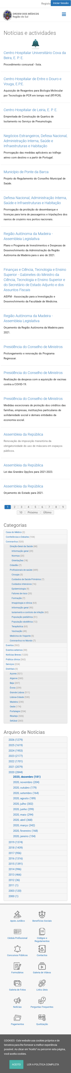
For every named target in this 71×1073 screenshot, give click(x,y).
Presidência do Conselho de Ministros (33, 347)
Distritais (12, 669)
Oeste (15, 706)
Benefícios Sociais (42, 920)
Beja (15, 683)
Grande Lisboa (20, 692)
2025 (16, 745)
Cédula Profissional (17, 938)
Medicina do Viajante (22, 636)
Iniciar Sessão (61, 3)
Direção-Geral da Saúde (23, 546)
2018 (16, 847)
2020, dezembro (27, 776)
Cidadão (15, 565)
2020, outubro (25, 787)
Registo (46, 3)
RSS (65, 532)
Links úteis (42, 989)
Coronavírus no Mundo (23, 640)
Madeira (17, 702)
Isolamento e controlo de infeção (30, 612)
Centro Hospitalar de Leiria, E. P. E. (30, 110)
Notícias (17, 1007)
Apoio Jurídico (17, 920)
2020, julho (23, 803)
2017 (15, 853)
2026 (16, 739)
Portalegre (18, 711)
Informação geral (22, 551)
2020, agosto (24, 798)
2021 (16, 766)
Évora (15, 688)
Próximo (33, 512)
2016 (16, 858)
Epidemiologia (20, 589)
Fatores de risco (22, 593)
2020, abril (22, 820)
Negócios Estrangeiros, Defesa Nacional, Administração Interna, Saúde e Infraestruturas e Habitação (35, 141)
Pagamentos (17, 1024)
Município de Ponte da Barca (26, 172)
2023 (16, 756)
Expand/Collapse (61, 542)
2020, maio (23, 814)
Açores (16, 673)
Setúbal (16, 721)
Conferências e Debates (20, 537)
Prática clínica (16, 659)
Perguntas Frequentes (42, 1007)
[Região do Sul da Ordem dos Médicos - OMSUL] (21, 15)
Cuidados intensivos (24, 584)
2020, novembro (26, 782)
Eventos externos (16, 650)
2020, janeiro (24, 836)
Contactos (42, 955)
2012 (14, 880)
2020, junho (23, 809)
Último (47, 512)
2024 (16, 750)
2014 (15, 869)
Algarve (16, 678)
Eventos (12, 645)
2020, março (24, 825)
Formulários (17, 972)
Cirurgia (17, 574)
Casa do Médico (15, 532)
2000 (13, 896)
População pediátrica (24, 617)
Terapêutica (20, 626)
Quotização (42, 1024)
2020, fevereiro (25, 830)
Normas (18, 556)
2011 (13, 885)
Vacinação (19, 631)
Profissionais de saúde (24, 570)
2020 (16, 772)
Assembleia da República (23, 434)
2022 (16, 761)
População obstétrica (24, 622)
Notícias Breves (17, 655)
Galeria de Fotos (17, 989)
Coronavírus (15, 541)
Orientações (20, 560)
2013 (15, 874)
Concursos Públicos (17, 955)
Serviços (13, 664)
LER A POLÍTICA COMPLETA (43, 1064)
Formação (18, 598)
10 (20, 512)
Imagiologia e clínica (24, 603)
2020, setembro (26, 793)
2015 (16, 863)
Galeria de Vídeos (42, 972)
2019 (16, 842)
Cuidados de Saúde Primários (28, 579)
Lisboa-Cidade (20, 697)
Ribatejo (17, 716)
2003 (15, 890)
